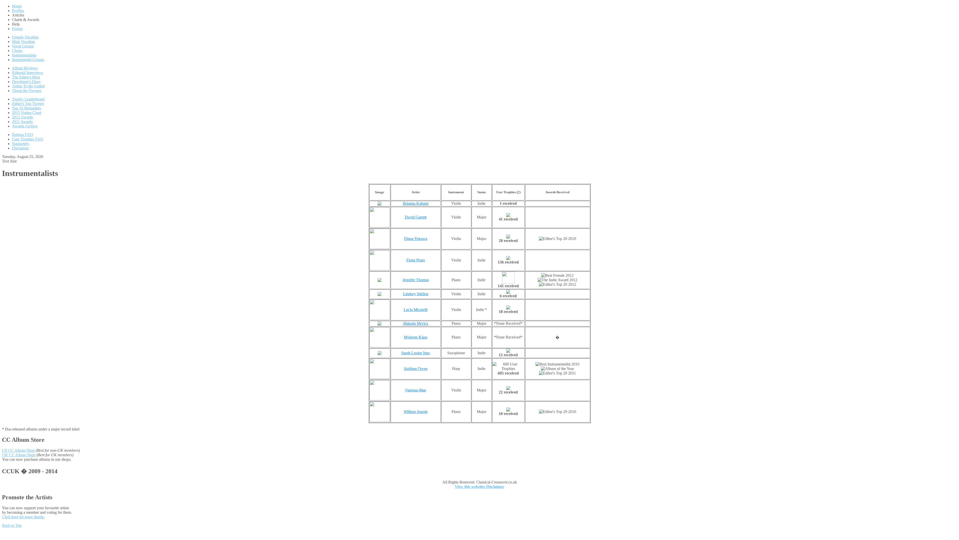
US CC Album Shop (18, 450)
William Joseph (416, 412)
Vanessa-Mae (415, 390)
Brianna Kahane (416, 203)
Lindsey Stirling (415, 294)
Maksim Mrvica (415, 323)
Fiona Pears (415, 260)
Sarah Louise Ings (415, 353)
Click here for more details (23, 517)
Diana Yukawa (415, 238)
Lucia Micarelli (416, 310)
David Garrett (416, 217)
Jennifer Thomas (416, 280)
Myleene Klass (415, 337)
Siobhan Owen (416, 368)
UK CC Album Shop (18, 455)
